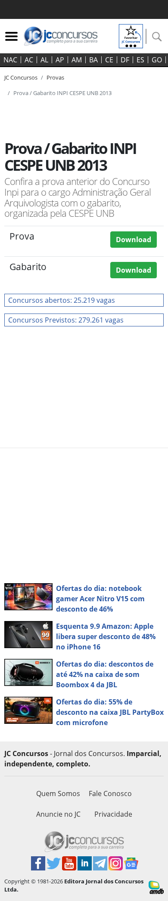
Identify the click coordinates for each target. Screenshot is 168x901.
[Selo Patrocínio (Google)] (131, 35)
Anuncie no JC (58, 814)
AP (60, 59)
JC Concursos (20, 77)
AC (29, 59)
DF (125, 59)
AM (77, 59)
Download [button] (133, 239)
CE (109, 59)
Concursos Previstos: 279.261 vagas (66, 320)
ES (140, 59)
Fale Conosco (110, 793)
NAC (10, 59)
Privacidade (113, 814)
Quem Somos (58, 793)
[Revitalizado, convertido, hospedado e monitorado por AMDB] (156, 887)
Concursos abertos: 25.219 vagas (61, 300)
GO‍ (157, 59)
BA (93, 59)
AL (44, 59)
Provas (55, 77)
